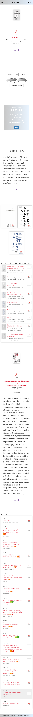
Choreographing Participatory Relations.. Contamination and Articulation (11, 590)
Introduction (6, 520)
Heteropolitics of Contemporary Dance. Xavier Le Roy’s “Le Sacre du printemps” (12, 613)
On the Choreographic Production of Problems (12, 601)
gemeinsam (10, 276)
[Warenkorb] (31, 2)
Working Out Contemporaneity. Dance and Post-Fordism (11, 556)
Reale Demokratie (12, 302)
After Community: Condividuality (12, 703)
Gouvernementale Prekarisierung (12, 284)
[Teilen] (18, 50)
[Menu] (1, 2)
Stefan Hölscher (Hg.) (10, 381)
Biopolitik (10, 317)
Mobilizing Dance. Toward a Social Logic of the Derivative (12, 660)
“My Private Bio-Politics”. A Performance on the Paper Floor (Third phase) (12, 672)
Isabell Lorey (16, 38)
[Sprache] (30, 2)
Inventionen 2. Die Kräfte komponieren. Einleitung (14, 294)
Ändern (16, 127)
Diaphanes (16, 2)
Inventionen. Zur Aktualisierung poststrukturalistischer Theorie (16, 267)
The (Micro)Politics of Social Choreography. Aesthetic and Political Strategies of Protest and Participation (12, 648)
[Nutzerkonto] (28, 2)
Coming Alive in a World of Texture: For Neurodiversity (13, 566)
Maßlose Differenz (12, 310)
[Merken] (15, 50)
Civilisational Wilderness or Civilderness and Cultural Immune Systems (12, 578)
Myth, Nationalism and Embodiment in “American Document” (10, 625)
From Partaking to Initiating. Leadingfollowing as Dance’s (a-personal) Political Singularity (11, 531)
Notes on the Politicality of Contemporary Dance (10, 636)
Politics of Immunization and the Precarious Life (12, 693)
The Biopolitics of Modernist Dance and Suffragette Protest (11, 683)
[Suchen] (2, 2)
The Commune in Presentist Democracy (15, 335)
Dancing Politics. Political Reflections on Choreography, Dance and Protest (11, 545)
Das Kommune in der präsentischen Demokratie (14, 326)
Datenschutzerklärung (23, 715)
